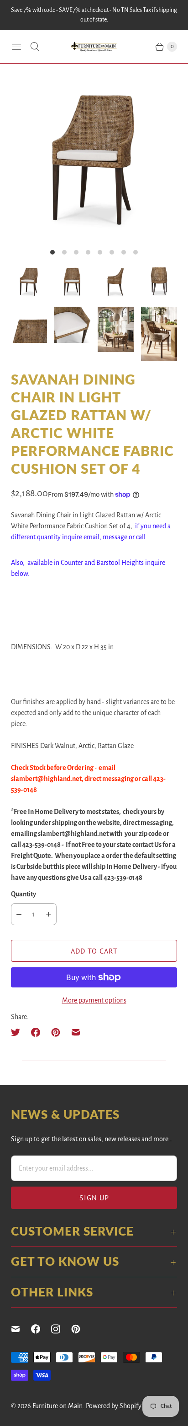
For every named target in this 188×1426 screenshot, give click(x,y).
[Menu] (16, 47)
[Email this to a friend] (76, 1032)
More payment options (94, 1000)
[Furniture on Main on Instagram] (61, 1329)
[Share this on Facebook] (36, 1032)
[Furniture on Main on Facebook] (41, 1329)
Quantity (23, 894)
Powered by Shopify (113, 1406)
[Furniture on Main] (94, 47)
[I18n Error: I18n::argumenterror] (29, 281)
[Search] (35, 47)
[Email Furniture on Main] (21, 1329)
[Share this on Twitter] (18, 1032)
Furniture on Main (57, 1406)
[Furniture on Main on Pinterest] (81, 1329)
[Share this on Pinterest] (56, 1032)
